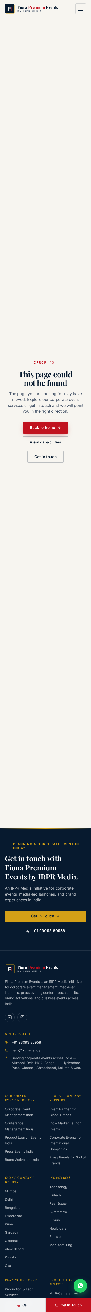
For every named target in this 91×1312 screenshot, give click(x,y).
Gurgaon (11, 1232)
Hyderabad (13, 1216)
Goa (8, 1265)
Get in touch (45, 456)
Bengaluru (13, 1208)
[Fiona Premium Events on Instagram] (22, 1017)
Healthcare (58, 1228)
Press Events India (19, 1151)
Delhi (9, 1199)
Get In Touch (42, 916)
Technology (59, 1187)
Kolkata (10, 1257)
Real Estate (58, 1203)
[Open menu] (80, 8)
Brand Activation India (22, 1160)
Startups (56, 1237)
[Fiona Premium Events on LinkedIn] (10, 1017)
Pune (9, 1224)
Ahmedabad (14, 1249)
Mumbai (11, 1191)
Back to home (42, 427)
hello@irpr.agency (26, 1050)
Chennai (11, 1241)
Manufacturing (61, 1245)
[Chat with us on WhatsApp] (80, 1286)
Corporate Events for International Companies (66, 1143)
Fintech (55, 1195)
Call (25, 1305)
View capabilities (45, 442)
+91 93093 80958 (48, 930)
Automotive (58, 1212)
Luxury (55, 1220)
